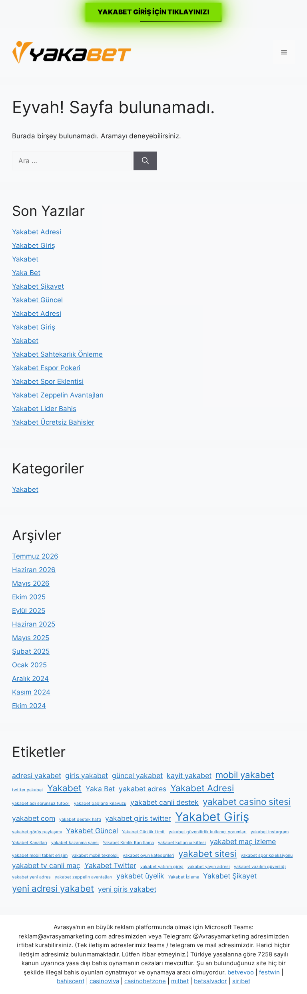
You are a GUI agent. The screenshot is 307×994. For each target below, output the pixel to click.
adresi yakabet (36, 775)
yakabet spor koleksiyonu (267, 855)
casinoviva (104, 981)
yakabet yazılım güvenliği (260, 866)
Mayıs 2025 (30, 638)
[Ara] (145, 161)
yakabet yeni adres (31, 877)
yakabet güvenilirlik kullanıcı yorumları (208, 831)
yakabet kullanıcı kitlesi (182, 842)
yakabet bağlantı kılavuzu (100, 803)
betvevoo (240, 972)
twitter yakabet (27, 789)
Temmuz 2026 (35, 556)
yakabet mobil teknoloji (95, 855)
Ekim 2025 (29, 597)
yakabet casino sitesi (247, 801)
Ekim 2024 (29, 706)
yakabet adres (142, 788)
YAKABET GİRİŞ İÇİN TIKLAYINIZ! (153, 12)
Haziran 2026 (34, 570)
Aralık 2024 (30, 679)
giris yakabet (86, 775)
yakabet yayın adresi (208, 866)
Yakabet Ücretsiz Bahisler (53, 422)
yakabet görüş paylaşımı (37, 831)
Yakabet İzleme (183, 877)
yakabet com (33, 818)
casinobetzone (145, 981)
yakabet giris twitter (138, 818)
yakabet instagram (270, 831)
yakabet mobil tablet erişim (40, 855)
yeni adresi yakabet (53, 888)
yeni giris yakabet (127, 889)
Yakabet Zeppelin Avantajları (58, 395)
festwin (269, 972)
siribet (241, 981)
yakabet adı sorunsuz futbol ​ (41, 803)
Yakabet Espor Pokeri (46, 368)
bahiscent (70, 981)
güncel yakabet (137, 775)
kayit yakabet (189, 775)
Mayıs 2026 (31, 583)
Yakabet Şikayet (38, 286)
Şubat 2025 (31, 651)
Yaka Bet (26, 273)
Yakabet (25, 259)
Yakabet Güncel (37, 300)
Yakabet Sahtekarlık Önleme (57, 354)
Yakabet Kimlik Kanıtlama (128, 842)
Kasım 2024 (31, 692)
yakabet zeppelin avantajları (83, 877)
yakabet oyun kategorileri (148, 855)
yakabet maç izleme (243, 841)
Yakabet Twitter (110, 865)
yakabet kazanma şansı (75, 842)
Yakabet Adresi (36, 232)
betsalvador (210, 981)
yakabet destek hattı (80, 819)
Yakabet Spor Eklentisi (48, 381)
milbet (180, 981)
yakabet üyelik (140, 876)
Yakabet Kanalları (29, 842)
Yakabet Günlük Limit (143, 831)
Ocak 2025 (29, 665)
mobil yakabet (244, 774)
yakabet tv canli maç (46, 865)
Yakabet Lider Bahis (44, 409)
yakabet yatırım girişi (161, 866)
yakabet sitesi (207, 853)
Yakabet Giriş (33, 245)
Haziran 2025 (33, 624)
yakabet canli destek (164, 802)
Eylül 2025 (28, 611)
